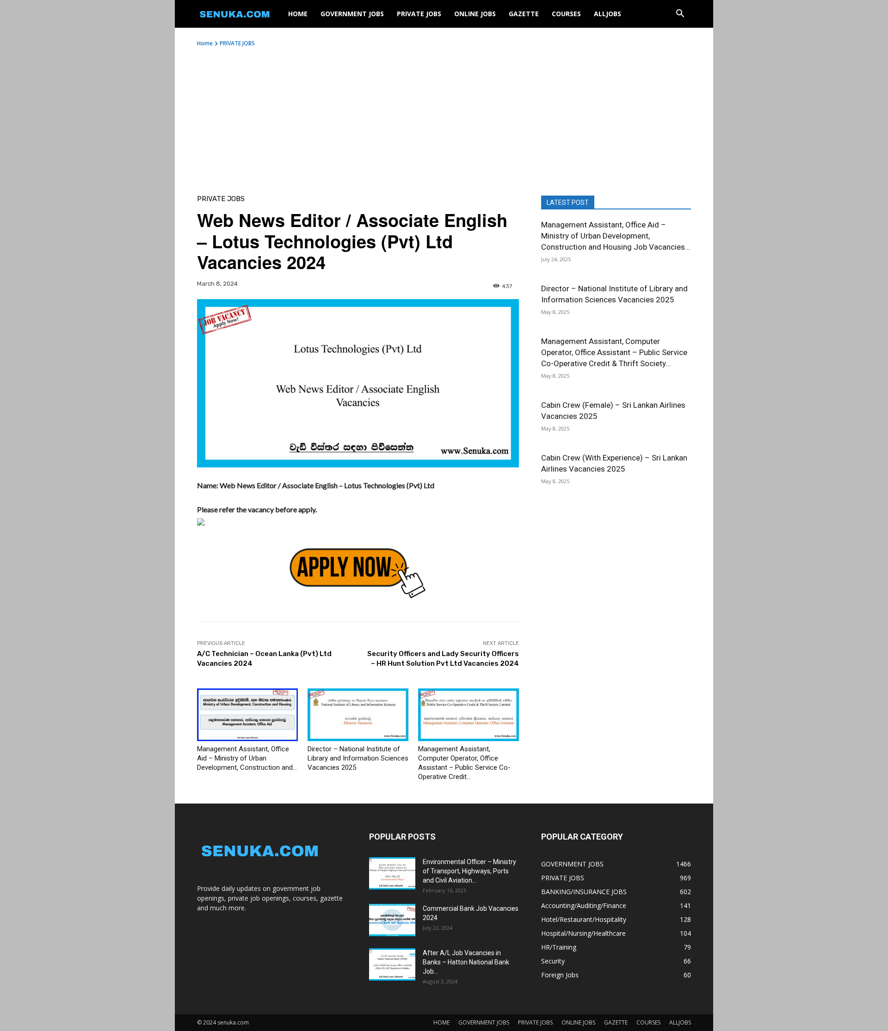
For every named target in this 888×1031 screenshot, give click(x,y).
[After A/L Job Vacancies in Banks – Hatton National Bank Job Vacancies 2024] (392, 964)
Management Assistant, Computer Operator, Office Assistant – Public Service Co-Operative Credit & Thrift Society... (614, 352)
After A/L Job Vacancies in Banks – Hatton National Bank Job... (466, 962)
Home (205, 43)
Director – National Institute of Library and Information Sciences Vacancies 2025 (358, 758)
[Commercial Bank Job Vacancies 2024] (392, 920)
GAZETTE (524, 13)
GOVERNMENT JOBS (352, 13)
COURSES (566, 13)
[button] (680, 14)
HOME (298, 13)
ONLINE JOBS (475, 13)
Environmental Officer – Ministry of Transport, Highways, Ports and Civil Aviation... (469, 871)
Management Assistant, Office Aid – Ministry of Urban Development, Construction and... (247, 758)
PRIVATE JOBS (419, 13)
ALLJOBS (607, 13)
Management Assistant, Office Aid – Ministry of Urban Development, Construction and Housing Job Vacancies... (616, 236)
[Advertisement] (444, 117)
